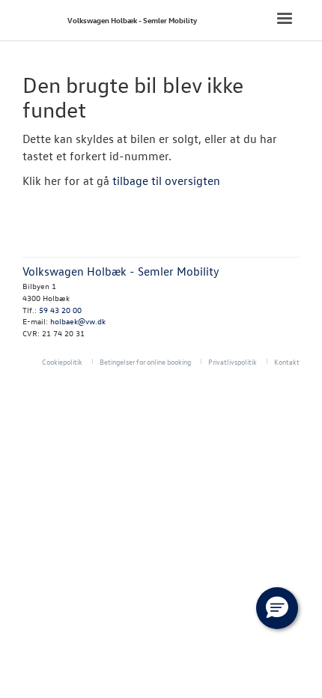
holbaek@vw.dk (78, 321)
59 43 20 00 (60, 309)
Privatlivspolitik (232, 361)
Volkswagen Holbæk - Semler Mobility (132, 19)
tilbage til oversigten (166, 180)
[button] (277, 608)
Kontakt (287, 361)
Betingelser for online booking (145, 361)
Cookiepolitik (62, 361)
